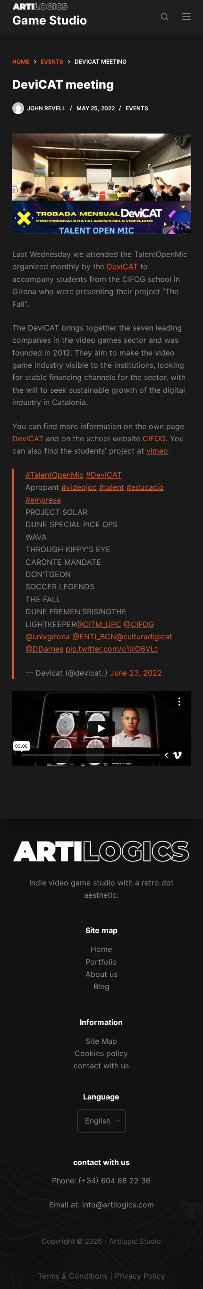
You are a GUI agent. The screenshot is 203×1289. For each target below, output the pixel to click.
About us (101, 974)
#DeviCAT (104, 474)
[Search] (164, 16)
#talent (111, 487)
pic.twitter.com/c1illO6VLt (112, 648)
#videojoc (79, 487)
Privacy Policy (140, 1276)
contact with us (101, 1065)
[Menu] (186, 16)
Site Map (101, 1041)
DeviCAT (122, 266)
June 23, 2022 (136, 673)
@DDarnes (44, 648)
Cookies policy (101, 1053)
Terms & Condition (71, 1276)
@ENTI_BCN (94, 636)
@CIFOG (139, 624)
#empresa (43, 499)
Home (101, 949)
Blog (101, 986)
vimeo (157, 450)
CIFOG (154, 438)
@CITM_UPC (98, 624)
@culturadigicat (144, 636)
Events (137, 108)
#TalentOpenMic (54, 474)
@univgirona (47, 636)
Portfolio (101, 962)
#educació (145, 487)
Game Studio (49, 20)
